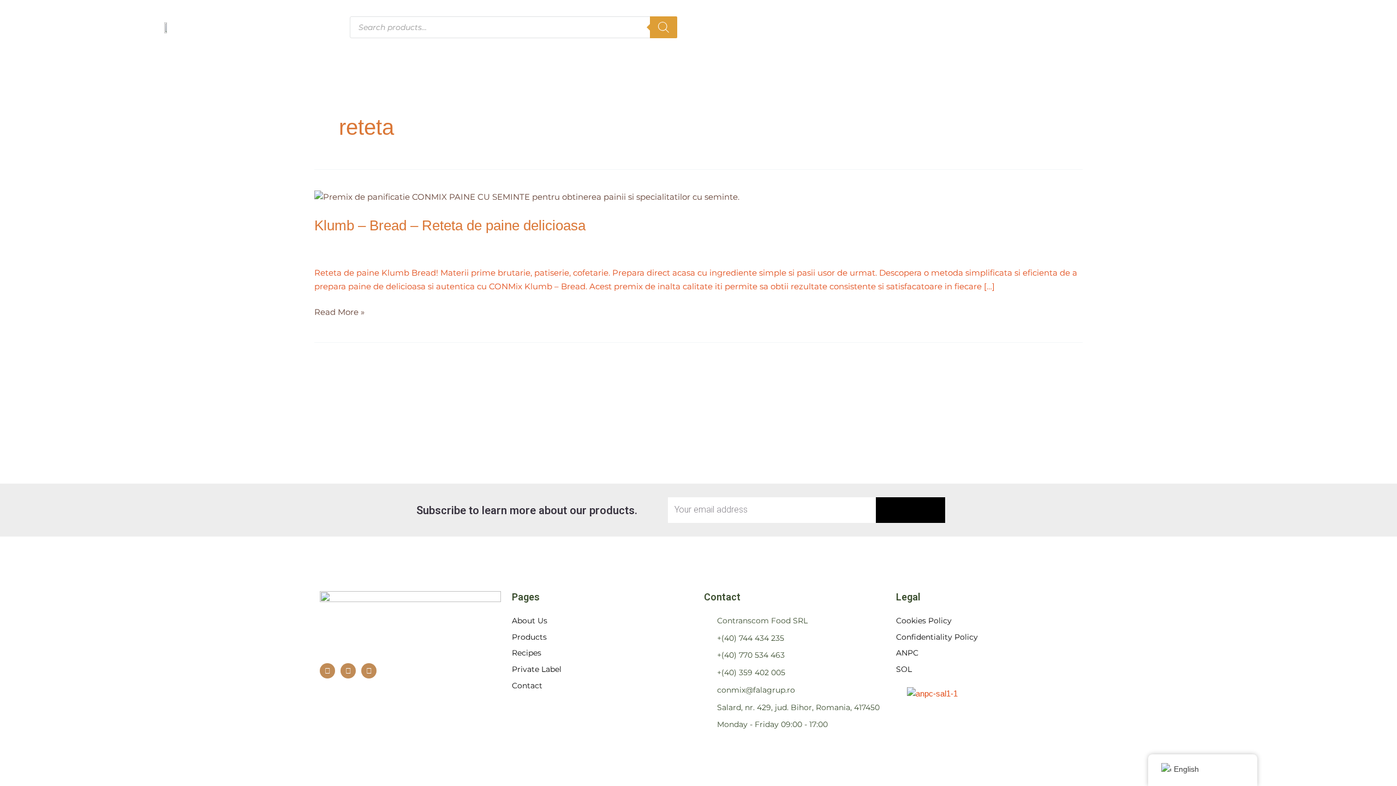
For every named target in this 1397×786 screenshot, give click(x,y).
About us (931, 27)
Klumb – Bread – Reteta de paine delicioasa (450, 225)
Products (994, 27)
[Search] (663, 27)
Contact (1200, 27)
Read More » (339, 311)
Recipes (1056, 27)
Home (876, 27)
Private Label (1128, 27)
